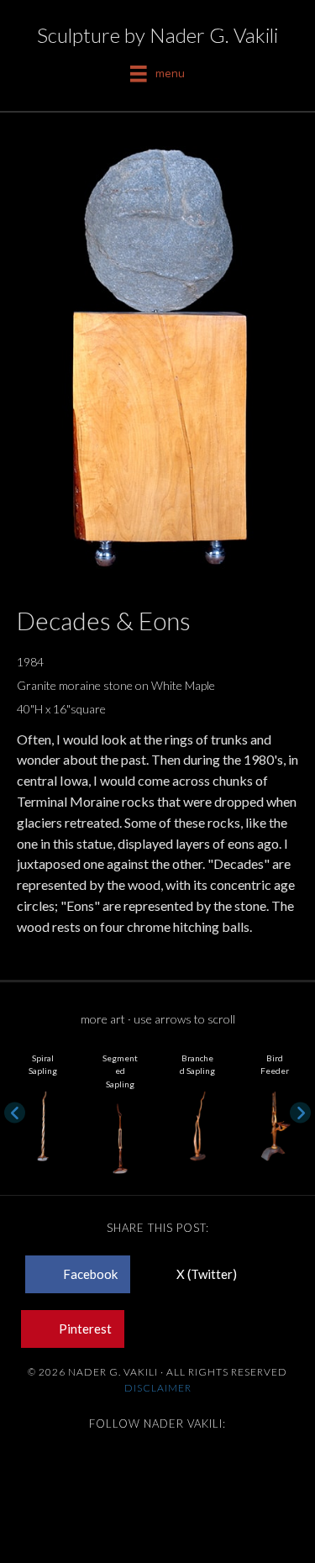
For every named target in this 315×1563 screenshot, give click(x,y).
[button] (14, 1113)
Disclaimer (158, 1387)
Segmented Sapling (120, 1071)
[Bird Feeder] (274, 1124)
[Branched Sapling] (197, 1124)
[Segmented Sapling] (120, 1137)
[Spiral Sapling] (42, 1124)
